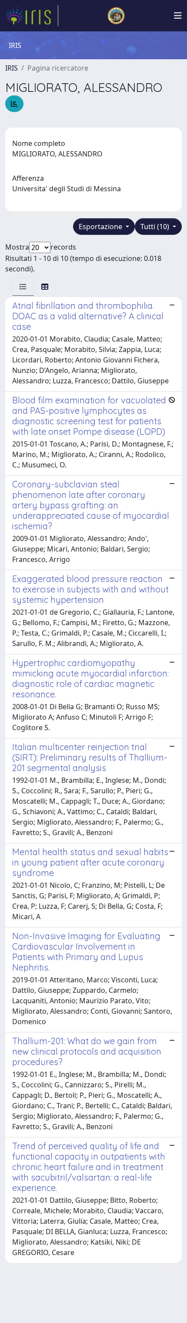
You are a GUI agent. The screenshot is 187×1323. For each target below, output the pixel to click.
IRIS (11, 68)
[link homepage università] (116, 15)
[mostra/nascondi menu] (178, 15)
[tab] (23, 286)
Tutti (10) (155, 226)
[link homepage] (31, 15)
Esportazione (101, 226)
